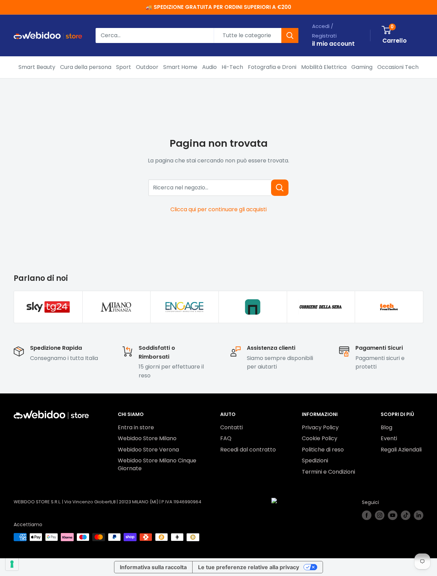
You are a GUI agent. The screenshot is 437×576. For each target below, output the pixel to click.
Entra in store (136, 427)
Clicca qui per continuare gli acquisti (218, 209)
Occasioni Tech (398, 67)
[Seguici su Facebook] (366, 515)
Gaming (361, 67)
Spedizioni (315, 460)
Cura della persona (85, 67)
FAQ (225, 438)
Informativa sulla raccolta (153, 567)
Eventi (389, 438)
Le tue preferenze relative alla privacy (248, 567)
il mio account (333, 44)
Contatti (231, 427)
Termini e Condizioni (328, 472)
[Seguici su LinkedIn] (418, 515)
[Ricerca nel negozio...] (279, 187)
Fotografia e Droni (272, 67)
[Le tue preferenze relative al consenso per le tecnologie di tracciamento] (11, 564)
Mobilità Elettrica (324, 67)
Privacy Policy (320, 427)
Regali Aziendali (401, 449)
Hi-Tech (232, 67)
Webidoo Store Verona (148, 449)
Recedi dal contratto (248, 449)
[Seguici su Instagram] (379, 515)
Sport (123, 67)
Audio (209, 67)
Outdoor (147, 67)
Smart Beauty (36, 67)
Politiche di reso (323, 449)
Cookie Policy (319, 438)
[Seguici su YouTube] (392, 515)
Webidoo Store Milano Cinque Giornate (157, 464)
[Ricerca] (289, 35)
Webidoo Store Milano (147, 438)
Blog (386, 427)
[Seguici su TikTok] (405, 515)
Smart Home (180, 67)
